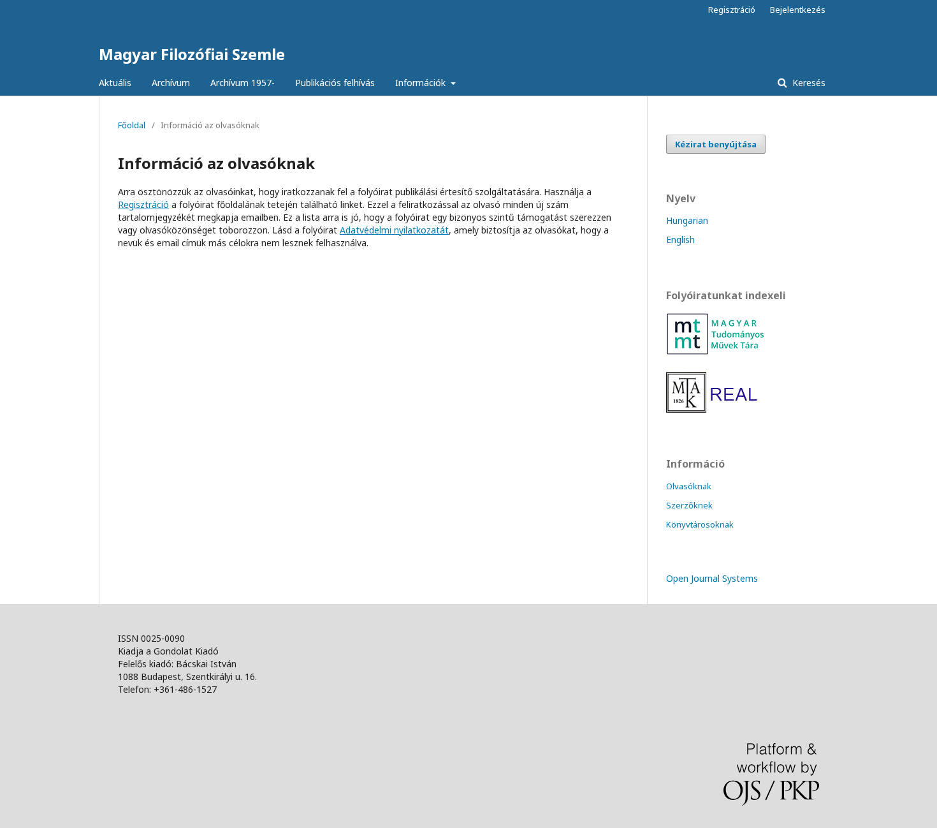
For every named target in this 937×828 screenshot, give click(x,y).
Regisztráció (731, 9)
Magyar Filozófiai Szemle (192, 53)
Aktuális (115, 83)
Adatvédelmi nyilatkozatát (394, 230)
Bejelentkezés (797, 9)
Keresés (807, 83)
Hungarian (687, 220)
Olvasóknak (688, 486)
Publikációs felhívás (335, 83)
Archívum (171, 83)
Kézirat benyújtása (716, 144)
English (680, 239)
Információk (421, 83)
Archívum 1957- (242, 83)
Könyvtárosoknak (700, 524)
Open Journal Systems (712, 578)
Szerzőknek (689, 505)
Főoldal (131, 125)
